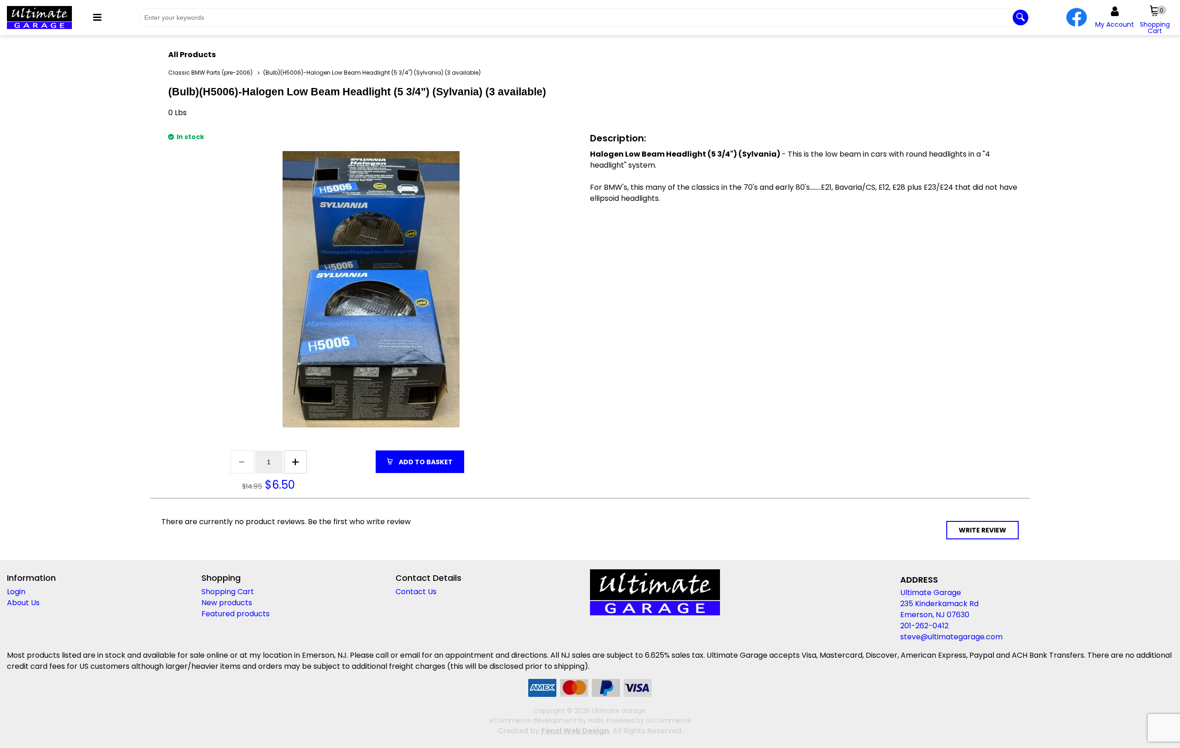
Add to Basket (425, 462)
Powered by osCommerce (649, 720)
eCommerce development (533, 720)
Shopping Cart (227, 591)
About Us (23, 602)
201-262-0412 (924, 625)
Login (16, 591)
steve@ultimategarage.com (951, 636)
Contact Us (416, 591)
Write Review (982, 530)
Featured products (235, 613)
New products (226, 602)
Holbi (595, 720)
